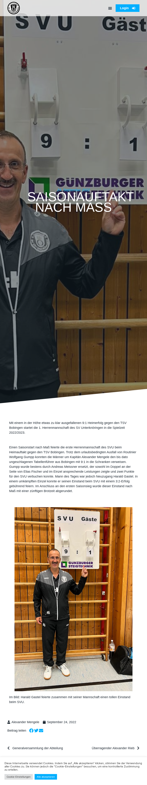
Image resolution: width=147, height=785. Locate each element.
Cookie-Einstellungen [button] (19, 776)
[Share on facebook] (31, 730)
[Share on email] (41, 730)
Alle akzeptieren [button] (46, 776)
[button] (110, 8)
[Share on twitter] (36, 730)
